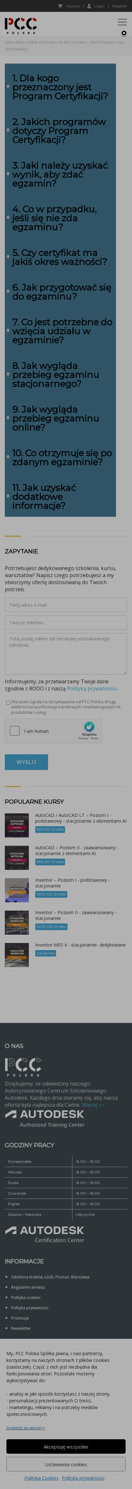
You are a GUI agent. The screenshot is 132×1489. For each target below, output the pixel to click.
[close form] (124, 33)
